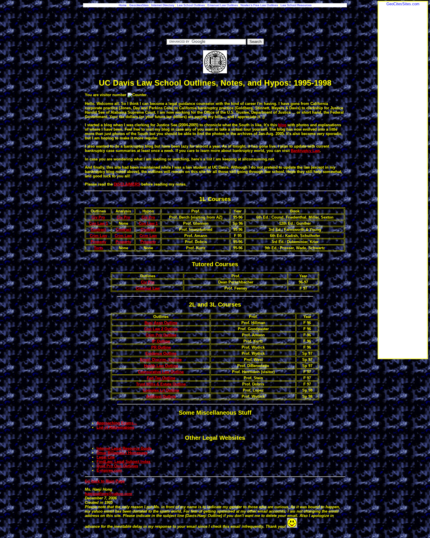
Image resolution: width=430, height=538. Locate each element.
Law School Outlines (191, 5)
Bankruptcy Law (305, 150)
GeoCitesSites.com (402, 4)
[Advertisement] (402, 93)
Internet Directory (162, 5)
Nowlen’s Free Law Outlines (259, 5)
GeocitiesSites (139, 5)
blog (282, 125)
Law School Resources (296, 5)
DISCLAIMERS (127, 184)
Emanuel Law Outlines (222, 5)
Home (123, 5)
